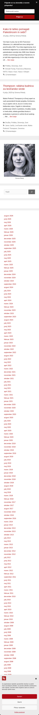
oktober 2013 (9, 535)
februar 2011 (8, 593)
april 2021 (7, 391)
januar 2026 (8, 235)
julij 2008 (7, 665)
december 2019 (10, 443)
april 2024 (7, 300)
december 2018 (10, 476)
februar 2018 (8, 499)
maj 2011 (7, 583)
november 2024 (10, 278)
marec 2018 (8, 496)
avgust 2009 (8, 626)
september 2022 (10, 352)
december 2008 (10, 648)
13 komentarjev (10, 131)
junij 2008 (7, 668)
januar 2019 (8, 473)
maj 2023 (7, 330)
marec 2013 (8, 544)
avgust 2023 (8, 320)
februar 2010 (8, 616)
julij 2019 (7, 460)
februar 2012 (8, 574)
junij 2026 (7, 219)
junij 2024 (7, 294)
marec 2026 (8, 229)
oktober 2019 (9, 450)
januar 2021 (8, 401)
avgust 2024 (8, 287)
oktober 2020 (9, 411)
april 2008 (7, 675)
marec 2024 (8, 304)
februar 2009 (8, 642)
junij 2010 (7, 603)
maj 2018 (7, 492)
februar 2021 (8, 398)
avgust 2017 (8, 509)
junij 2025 (7, 255)
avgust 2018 (8, 486)
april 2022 (7, 365)
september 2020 (10, 414)
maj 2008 (7, 671)
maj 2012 (7, 564)
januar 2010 (8, 619)
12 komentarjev (10, 75)
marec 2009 (8, 639)
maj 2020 (7, 427)
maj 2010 (7, 606)
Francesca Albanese (23, 69)
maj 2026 (7, 222)
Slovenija (14, 66)
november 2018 (10, 479)
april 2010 (7, 609)
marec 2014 (8, 522)
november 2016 (10, 512)
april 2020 (7, 431)
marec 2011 (8, 590)
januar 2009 (8, 645)
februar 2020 (8, 437)
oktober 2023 (9, 313)
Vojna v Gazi (12, 72)
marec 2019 (8, 470)
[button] (36, 679)
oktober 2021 (9, 378)
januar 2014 (8, 525)
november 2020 (10, 408)
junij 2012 (7, 561)
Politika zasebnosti (19, 712)
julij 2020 (7, 421)
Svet (20, 66)
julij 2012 (7, 557)
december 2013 (10, 528)
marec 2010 (8, 613)
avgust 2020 (8, 418)
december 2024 (10, 274)
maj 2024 (7, 297)
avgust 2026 (8, 216)
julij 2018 (7, 489)
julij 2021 (7, 382)
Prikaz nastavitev (19, 707)
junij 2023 (7, 326)
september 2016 (10, 518)
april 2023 (7, 333)
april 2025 (7, 261)
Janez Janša (9, 125)
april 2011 (7, 587)
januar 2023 (8, 343)
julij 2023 (7, 323)
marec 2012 (8, 570)
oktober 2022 (9, 349)
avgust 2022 (8, 356)
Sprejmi (19, 696)
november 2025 (10, 242)
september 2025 (10, 248)
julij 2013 (7, 538)
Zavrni (20, 702)
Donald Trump (10, 69)
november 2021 (10, 375)
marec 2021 (8, 395)
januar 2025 (8, 271)
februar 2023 (8, 339)
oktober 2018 (9, 483)
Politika (8, 66)
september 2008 (10, 658)
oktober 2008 (9, 655)
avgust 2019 (8, 457)
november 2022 (10, 346)
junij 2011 (7, 580)
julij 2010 (7, 600)
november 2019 (10, 447)
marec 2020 (8, 434)
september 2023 (10, 317)
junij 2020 (7, 424)
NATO (5, 72)
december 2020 (10, 404)
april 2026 (7, 226)
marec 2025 (8, 265)
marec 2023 (8, 336)
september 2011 (10, 577)
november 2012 (10, 554)
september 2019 (10, 453)
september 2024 (10, 284)
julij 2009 (7, 629)
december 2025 (10, 239)
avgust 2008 (8, 662)
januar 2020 (8, 440)
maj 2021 (7, 388)
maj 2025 (7, 258)
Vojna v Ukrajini (23, 72)
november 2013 (10, 531)
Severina (21, 128)
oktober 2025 (9, 245)
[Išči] (31, 192)
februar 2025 (8, 268)
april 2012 (7, 567)
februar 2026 (8, 232)
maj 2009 (7, 635)
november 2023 (10, 310)
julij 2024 (7, 291)
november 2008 (10, 652)
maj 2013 (7, 541)
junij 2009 (7, 632)
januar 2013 (8, 548)
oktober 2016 (9, 515)
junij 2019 (7, 463)
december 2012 (10, 551)
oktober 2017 (9, 505)
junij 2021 (7, 385)
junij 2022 (7, 359)
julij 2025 (7, 252)
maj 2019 (7, 466)
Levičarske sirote (21, 125)
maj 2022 (7, 362)
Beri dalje (11, 60)
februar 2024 (8, 307)
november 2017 (10, 502)
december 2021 (10, 372)
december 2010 (10, 596)
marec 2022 (8, 369)
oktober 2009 (9, 623)
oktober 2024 (9, 281)
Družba (7, 122)
